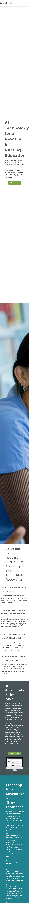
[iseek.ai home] (6, 3)
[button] (14, 183)
